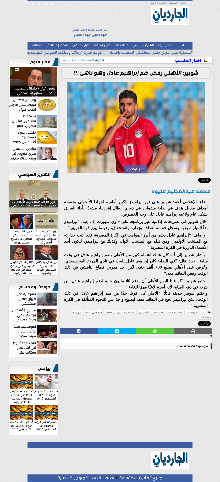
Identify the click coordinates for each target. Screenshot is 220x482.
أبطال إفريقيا (158, 312)
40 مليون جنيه (175, 312)
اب (202, 312)
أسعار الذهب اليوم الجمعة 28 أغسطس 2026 (46, 426)
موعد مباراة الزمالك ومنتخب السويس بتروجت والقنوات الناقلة (54, 53)
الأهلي (108, 312)
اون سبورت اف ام (92, 312)
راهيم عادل (190, 312)
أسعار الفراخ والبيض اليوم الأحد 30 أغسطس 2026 (46, 395)
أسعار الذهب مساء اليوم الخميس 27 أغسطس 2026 (21, 426)
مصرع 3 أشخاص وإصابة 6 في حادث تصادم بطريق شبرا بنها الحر (34, 315)
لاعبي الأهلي (204, 317)
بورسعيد (76, 312)
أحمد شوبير (143, 312)
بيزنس (44, 369)
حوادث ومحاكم (35, 287)
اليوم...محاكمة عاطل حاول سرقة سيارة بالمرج (35, 331)
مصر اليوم (40, 62)
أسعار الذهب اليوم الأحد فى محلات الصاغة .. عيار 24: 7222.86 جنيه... (21, 396)
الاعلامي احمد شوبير (124, 312)
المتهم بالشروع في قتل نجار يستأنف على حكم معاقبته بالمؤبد (35, 348)
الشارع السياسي (34, 174)
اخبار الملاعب (188, 60)
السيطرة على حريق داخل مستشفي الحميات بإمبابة (151, 53)
